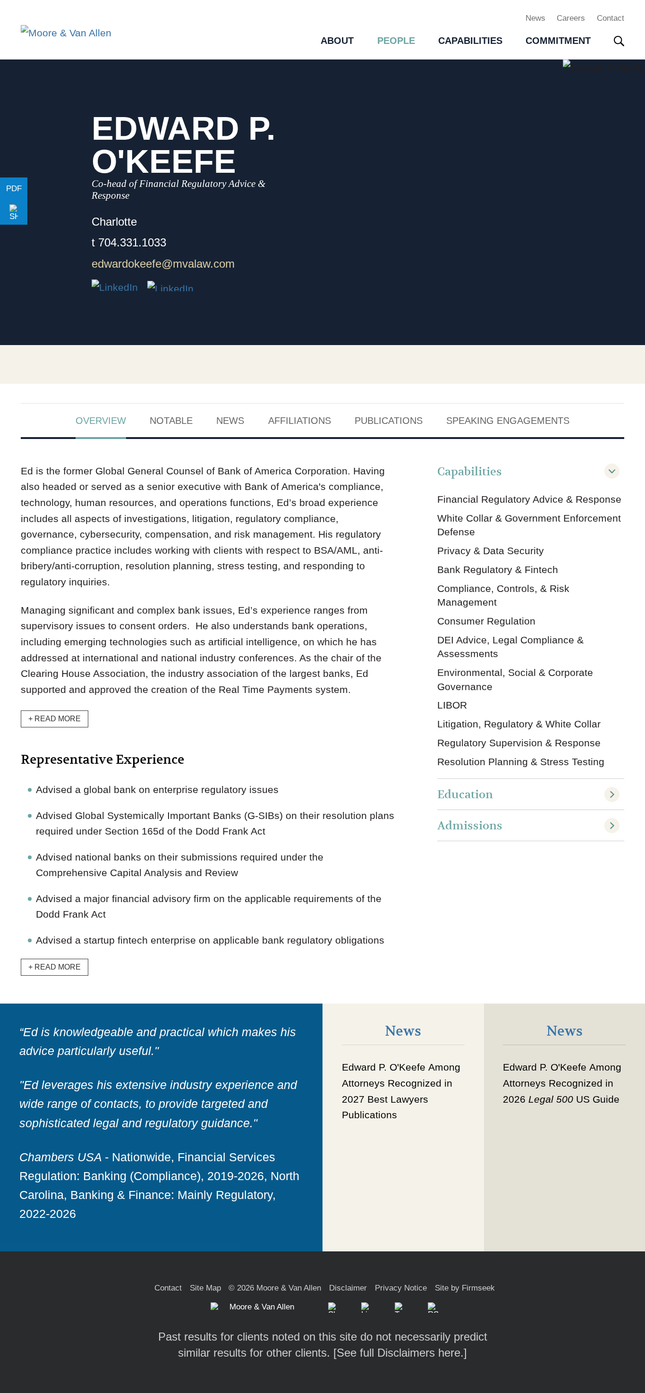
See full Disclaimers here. (400, 1352)
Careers (571, 18)
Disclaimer (348, 1287)
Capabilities (469, 471)
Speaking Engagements (507, 420)
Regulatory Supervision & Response (519, 742)
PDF (14, 188)
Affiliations (299, 420)
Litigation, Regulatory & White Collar (519, 723)
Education (465, 794)
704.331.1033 (132, 242)
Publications (389, 420)
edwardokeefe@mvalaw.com (163, 263)
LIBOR (452, 705)
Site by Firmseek (465, 1287)
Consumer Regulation (486, 621)
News (535, 18)
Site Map (205, 1287)
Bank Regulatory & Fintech (497, 569)
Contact (610, 18)
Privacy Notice (401, 1287)
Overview (101, 420)
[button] (13, 213)
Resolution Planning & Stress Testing (520, 761)
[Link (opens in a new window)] (170, 286)
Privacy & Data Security (490, 550)
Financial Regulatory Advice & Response (529, 499)
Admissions (469, 826)
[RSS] (433, 1307)
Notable (171, 420)
